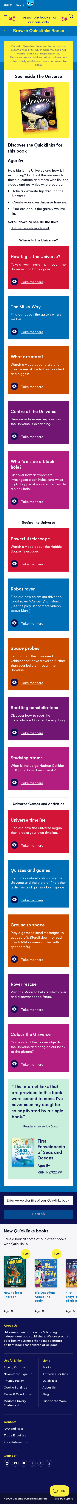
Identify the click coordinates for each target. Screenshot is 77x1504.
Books (46, 1367)
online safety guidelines (25, 61)
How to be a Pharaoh (13, 1294)
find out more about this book (30, 228)
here (38, 64)
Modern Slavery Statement (15, 1403)
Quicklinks (49, 1380)
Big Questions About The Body (45, 1296)
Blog (45, 1394)
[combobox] (38, 1200)
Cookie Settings (15, 1387)
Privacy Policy (14, 1380)
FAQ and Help (13, 1428)
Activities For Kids (55, 1374)
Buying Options (15, 1367)
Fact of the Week (54, 1401)
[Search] (71, 16)
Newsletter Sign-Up (18, 1374)
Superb (68, 1498)
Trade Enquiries (15, 1435)
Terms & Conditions (18, 1394)
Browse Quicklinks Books (38, 30)
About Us (49, 1387)
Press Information (16, 1442)
